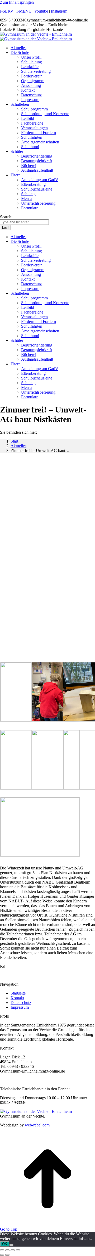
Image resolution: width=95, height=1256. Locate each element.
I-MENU (24, 11)
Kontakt (17, 998)
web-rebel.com (37, 1125)
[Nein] (11, 1245)
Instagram (59, 11)
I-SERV (6, 11)
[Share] (7, 1250)
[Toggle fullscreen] (13, 1250)
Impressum (20, 1007)
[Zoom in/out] (18, 1250)
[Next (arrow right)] (7, 1255)
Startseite (18, 993)
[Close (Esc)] (2, 1250)
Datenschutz (21, 1002)
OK (4, 1244)
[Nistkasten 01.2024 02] (40, 855)
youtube (41, 11)
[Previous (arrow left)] (2, 1255)
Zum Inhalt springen (17, 2)
